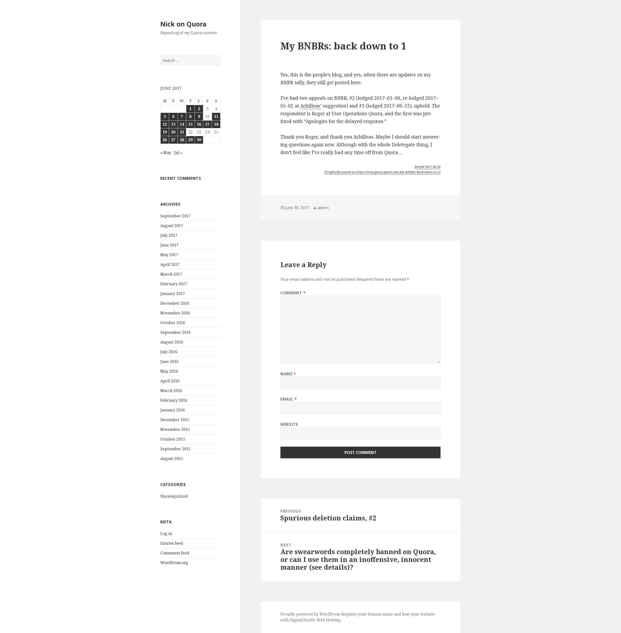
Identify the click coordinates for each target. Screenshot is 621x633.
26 (165, 139)
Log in (166, 533)
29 (190, 139)
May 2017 (169, 254)
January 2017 (172, 293)
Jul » (178, 152)
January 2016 (172, 410)
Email (288, 399)
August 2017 (171, 225)
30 (199, 139)
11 (216, 116)
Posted (428, 166)
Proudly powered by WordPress (310, 614)
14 (182, 124)
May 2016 (169, 371)
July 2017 (168, 235)
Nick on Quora (183, 23)
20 (173, 132)
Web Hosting (329, 620)
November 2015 (175, 429)
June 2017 (169, 245)
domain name (380, 614)
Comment (293, 293)
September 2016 (175, 332)
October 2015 (172, 439)
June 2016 (169, 361)
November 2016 (175, 313)
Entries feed (171, 543)
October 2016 (172, 322)
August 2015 (171, 458)
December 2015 (174, 419)
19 (165, 132)
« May (165, 152)
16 (199, 124)
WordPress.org (174, 562)
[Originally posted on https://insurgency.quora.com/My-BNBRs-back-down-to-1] (382, 172)
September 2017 (175, 216)
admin (323, 207)
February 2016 (173, 400)
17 (207, 124)
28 (182, 139)
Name (288, 374)
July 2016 (168, 351)
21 (182, 132)
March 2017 (171, 274)
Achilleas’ (310, 106)
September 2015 (175, 449)
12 (165, 124)
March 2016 (171, 390)
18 (216, 124)
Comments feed (174, 553)
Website (289, 424)
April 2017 (170, 264)
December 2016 (174, 303)
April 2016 (170, 381)
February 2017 (173, 284)
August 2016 (171, 342)
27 (173, 139)
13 (173, 124)
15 (190, 124)
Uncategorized (174, 496)
